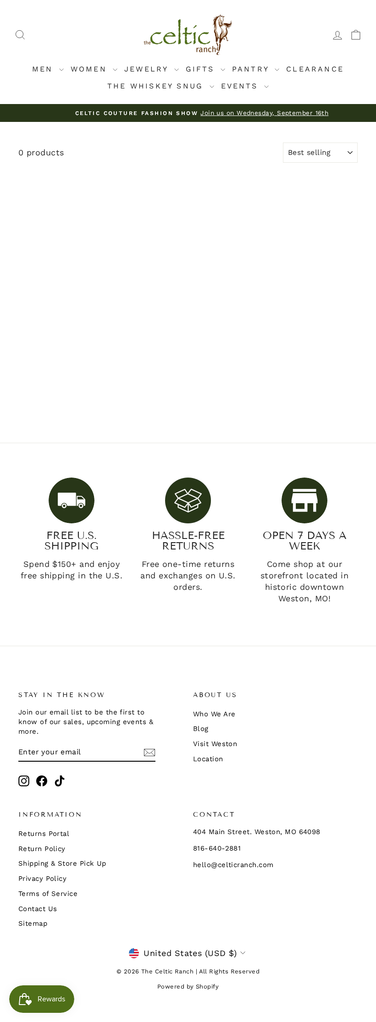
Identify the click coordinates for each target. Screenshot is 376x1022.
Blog (201, 729)
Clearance (315, 69)
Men (44, 69)
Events (241, 86)
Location (208, 759)
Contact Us (37, 909)
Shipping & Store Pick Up (62, 863)
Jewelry (148, 69)
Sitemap (32, 923)
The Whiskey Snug (157, 86)
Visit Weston (215, 744)
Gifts (202, 69)
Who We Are (214, 714)
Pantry (252, 69)
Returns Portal (43, 834)
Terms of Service (47, 894)
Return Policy (42, 849)
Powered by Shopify (188, 986)
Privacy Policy (42, 878)
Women (91, 69)
